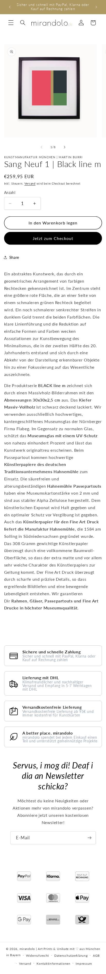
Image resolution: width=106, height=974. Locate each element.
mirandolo (27, 948)
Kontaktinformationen (53, 963)
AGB (96, 955)
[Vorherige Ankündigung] (9, 7)
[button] (11, 23)
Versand (30, 183)
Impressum (84, 963)
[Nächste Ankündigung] (96, 7)
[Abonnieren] (89, 837)
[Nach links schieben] (41, 147)
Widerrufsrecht (37, 955)
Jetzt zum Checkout (53, 238)
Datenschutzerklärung (71, 955)
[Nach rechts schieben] (64, 147)
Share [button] (14, 257)
